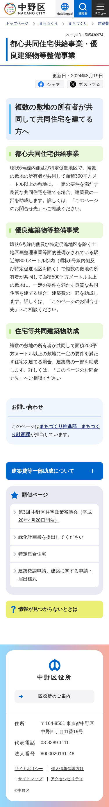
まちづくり (48, 23)
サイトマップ (30, 778)
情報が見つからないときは (48, 609)
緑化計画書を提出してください (50, 537)
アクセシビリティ (67, 778)
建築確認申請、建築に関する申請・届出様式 (55, 574)
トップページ (17, 23)
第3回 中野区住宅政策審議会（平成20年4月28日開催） (55, 516)
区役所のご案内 (54, 696)
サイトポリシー (29, 768)
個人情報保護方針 (67, 768)
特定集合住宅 (32, 553)
